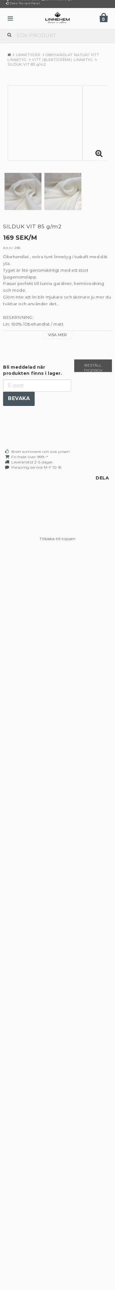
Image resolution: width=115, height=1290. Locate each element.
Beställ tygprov (93, 367)
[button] (99, 154)
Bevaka (19, 398)
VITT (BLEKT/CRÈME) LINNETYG (62, 60)
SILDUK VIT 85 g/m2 (27, 64)
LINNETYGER (28, 55)
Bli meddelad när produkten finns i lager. (32, 370)
